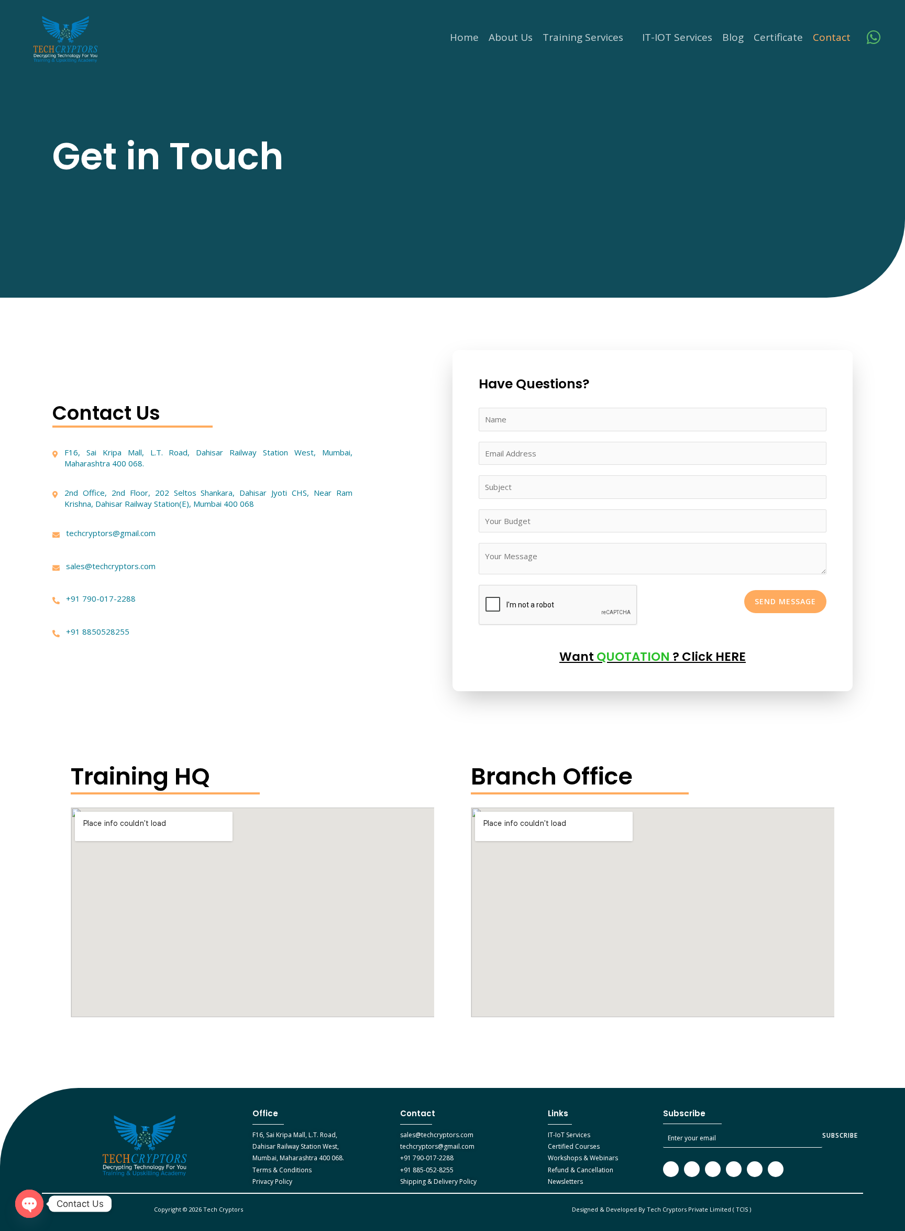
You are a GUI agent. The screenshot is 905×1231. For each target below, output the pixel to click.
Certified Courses (574, 1146)
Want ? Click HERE (652, 656)
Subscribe (840, 1135)
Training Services (583, 37)
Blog (733, 37)
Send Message (785, 601)
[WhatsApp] (873, 37)
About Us (511, 37)
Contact (832, 37)
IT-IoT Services (569, 1134)
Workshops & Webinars (583, 1157)
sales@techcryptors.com (436, 1134)
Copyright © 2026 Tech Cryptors (199, 1209)
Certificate (778, 37)
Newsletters (565, 1181)
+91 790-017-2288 (427, 1157)
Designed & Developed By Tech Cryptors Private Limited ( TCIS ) (661, 1209)
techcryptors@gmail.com (437, 1146)
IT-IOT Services (677, 37)
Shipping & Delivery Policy (438, 1181)
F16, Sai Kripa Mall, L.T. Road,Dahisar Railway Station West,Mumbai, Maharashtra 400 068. (298, 1146)
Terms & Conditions (282, 1169)
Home (464, 37)
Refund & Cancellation (580, 1169)
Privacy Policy (272, 1181)
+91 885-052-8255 (427, 1169)
